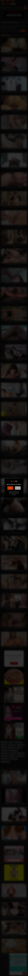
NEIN (17, 488)
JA (10, 488)
